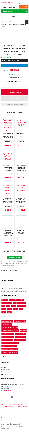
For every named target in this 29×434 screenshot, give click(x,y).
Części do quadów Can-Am (7, 321)
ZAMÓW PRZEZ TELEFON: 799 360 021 (14, 81)
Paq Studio (10, 428)
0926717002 (24, 406)
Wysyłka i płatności (5, 369)
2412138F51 (25, 404)
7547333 (8, 404)
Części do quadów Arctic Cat (7, 333)
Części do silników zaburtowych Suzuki (10, 327)
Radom (3, 312)
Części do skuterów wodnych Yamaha (9, 352)
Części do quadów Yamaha (20, 339)
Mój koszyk (3, 364)
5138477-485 (14, 404)
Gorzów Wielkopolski (21, 305)
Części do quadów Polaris (20, 336)
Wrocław (11, 299)
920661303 (3, 404)
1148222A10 (18, 406)
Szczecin (4, 302)
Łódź (24, 302)
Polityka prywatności (6, 362)
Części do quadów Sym (6, 324)
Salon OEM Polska (20, 426)
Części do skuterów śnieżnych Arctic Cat (10, 343)
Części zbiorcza (23, 330)
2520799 (20, 404)
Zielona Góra (4, 299)
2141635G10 (5, 406)
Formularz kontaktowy (6, 371)
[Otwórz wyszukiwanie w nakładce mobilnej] (14, 22)
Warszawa (17, 299)
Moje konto (3, 367)
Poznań (9, 302)
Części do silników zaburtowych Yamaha (10, 330)
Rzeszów (9, 312)
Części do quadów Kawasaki (7, 336)
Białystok (15, 309)
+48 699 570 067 (23, 3)
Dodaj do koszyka (15, 92)
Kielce (8, 305)
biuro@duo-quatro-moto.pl (7, 393)
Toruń (22, 299)
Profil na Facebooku (6, 397)
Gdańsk (3, 309)
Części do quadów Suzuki (7, 339)
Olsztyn (19, 302)
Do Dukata (14, 426)
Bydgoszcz (9, 309)
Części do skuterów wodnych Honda (9, 346)
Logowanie (4, 7)
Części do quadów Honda (21, 333)
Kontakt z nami (12, 7)
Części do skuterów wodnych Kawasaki (9, 349)
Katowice (13, 305)
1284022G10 (11, 406)
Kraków (21, 309)
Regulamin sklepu (5, 360)
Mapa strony (4, 374)
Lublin (3, 305)
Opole (14, 302)
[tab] (14, 251)
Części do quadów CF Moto (20, 321)
